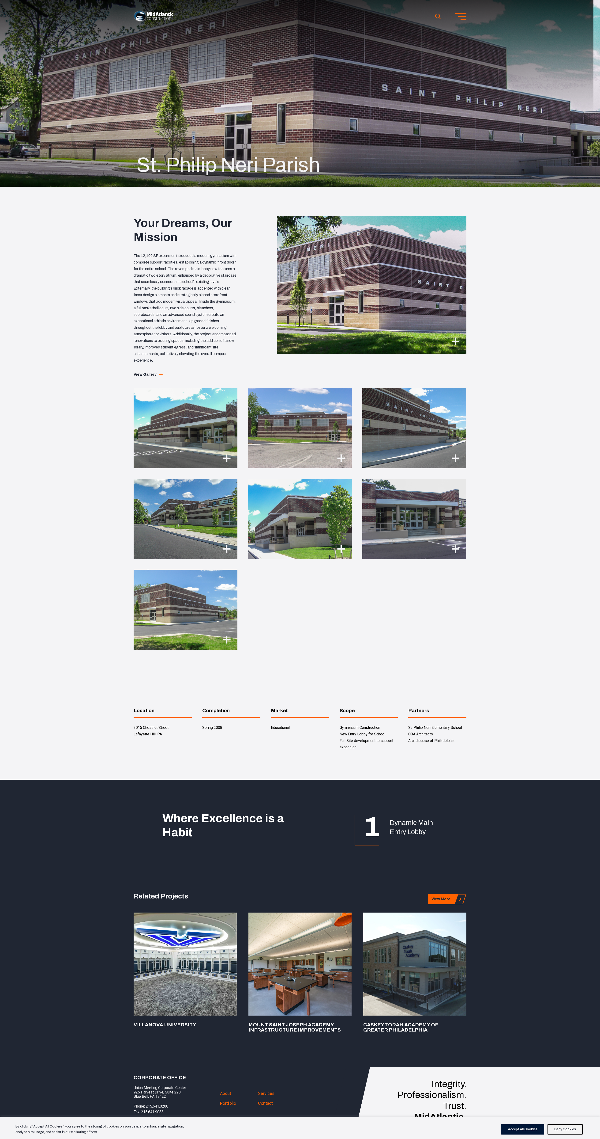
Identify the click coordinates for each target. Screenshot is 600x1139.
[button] (153, 20)
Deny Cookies (565, 1129)
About (225, 1093)
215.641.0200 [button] (157, 1106)
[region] (300, 1128)
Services (266, 1093)
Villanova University (165, 1024)
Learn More (185, 964)
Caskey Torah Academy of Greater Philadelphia (400, 1027)
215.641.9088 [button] (152, 1112)
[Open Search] (438, 16)
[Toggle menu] (460, 16)
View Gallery (145, 374)
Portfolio (228, 1103)
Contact (265, 1103)
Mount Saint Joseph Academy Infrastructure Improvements (294, 1027)
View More (440, 899)
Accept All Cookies (522, 1129)
